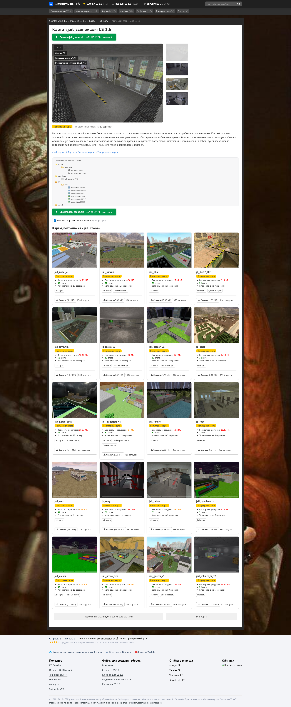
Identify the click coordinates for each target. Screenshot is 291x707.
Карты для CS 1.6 (111, 684)
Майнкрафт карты (121, 440)
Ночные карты (73, 440)
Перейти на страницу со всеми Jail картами (108, 616)
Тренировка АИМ (58, 674)
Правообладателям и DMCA (87, 702)
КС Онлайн (55, 665)
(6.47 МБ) (67, 450)
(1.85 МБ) (209, 300)
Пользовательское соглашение (147, 702)
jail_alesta (60, 576)
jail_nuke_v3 (62, 272)
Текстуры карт (165, 11)
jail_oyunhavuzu (205, 501)
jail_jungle (155, 421)
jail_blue (154, 272)
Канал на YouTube (147, 652)
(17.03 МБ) (162, 300)
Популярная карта (64, 276)
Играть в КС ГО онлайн (61, 669)
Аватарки (54, 684)
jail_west (59, 501)
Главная (53, 702)
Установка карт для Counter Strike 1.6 (81, 220)
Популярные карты (108, 152)
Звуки (183, 11)
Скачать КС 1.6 (67, 4)
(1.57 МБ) (114, 604)
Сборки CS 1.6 (94, 3)
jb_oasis (200, 346)
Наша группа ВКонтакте (120, 652)
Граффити (144, 11)
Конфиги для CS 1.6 (112, 674)
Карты (109, 11)
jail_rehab (154, 501)
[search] (239, 4)
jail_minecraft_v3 (111, 421)
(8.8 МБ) (208, 450)
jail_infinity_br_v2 (206, 576)
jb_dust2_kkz (203, 272)
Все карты (201, 616)
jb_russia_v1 (108, 346)
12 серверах (106, 126)
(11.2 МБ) (67, 375)
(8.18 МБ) (209, 375)
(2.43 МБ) (161, 604)
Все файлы (108, 665)
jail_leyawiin (62, 346)
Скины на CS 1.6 (110, 669)
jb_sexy (106, 501)
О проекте (55, 638)
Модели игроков (86, 11)
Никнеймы (55, 679)
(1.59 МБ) (67, 604)
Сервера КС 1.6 (155, 3)
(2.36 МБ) (161, 450)
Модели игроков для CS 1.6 (117, 679)
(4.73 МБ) (161, 375)
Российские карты (121, 365)
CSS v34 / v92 (56, 688)
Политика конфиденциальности (116, 702)
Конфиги (126, 11)
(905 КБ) (114, 454)
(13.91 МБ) (115, 529)
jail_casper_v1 (157, 346)
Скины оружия (60, 11)
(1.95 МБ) (209, 529)
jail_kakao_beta (63, 421)
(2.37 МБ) (114, 375)
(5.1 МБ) (67, 300)
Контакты (70, 638)
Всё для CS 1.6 (123, 3)
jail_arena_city (110, 576)
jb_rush (200, 421)
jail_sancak (108, 272)
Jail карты (59, 152)
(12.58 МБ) (210, 604)
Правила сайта (65, 702)
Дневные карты (86, 152)
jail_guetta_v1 (157, 576)
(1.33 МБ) (161, 529)
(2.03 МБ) (67, 529)
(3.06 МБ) (114, 300)
